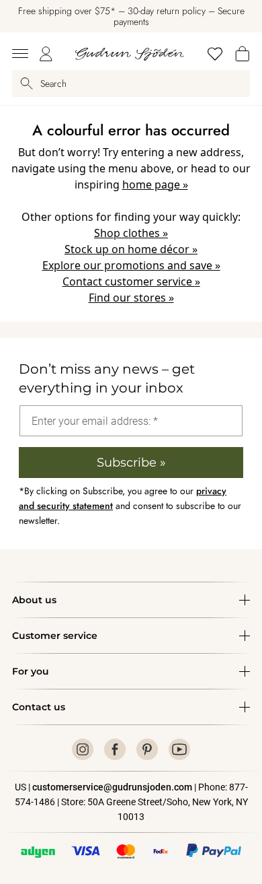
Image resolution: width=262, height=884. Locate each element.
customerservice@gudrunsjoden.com (112, 787)
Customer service (54, 636)
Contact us (38, 707)
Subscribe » (131, 462)
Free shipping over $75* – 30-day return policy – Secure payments (131, 16)
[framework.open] (20, 54)
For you (30, 671)
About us (34, 600)
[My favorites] (215, 54)
